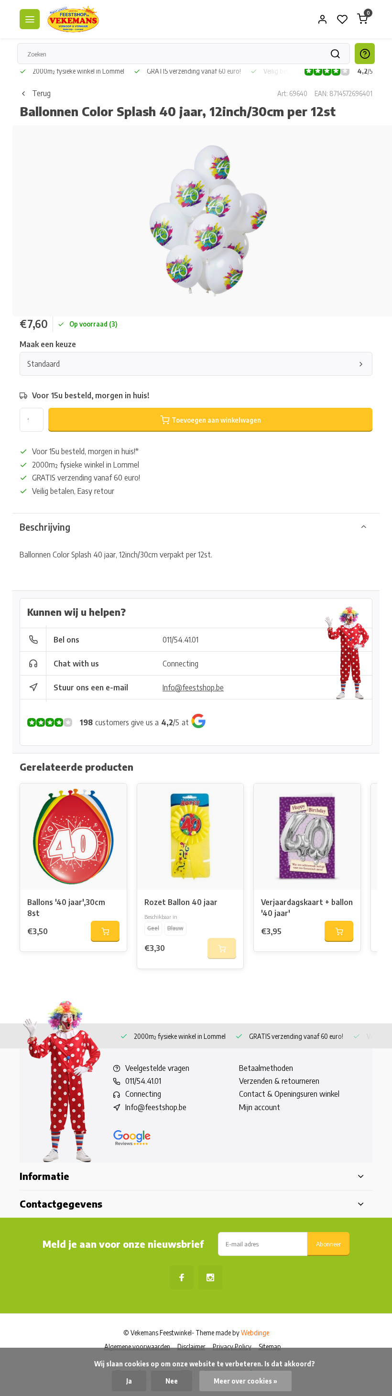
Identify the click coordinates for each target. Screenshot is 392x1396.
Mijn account (259, 1107)
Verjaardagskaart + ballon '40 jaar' (307, 907)
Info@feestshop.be (193, 687)
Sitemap (270, 1346)
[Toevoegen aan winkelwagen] (105, 931)
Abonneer (328, 1244)
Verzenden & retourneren (279, 1081)
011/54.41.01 (180, 639)
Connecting (180, 663)
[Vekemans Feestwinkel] (73, 19)
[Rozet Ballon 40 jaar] (190, 837)
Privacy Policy (232, 1346)
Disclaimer (191, 1346)
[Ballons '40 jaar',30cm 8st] (73, 837)
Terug (41, 93)
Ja (129, 1381)
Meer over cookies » (245, 1381)
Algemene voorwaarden (137, 1346)
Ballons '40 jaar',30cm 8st (66, 907)
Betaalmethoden (266, 1068)
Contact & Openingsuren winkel (289, 1094)
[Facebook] (182, 1277)
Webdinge (255, 1333)
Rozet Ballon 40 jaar (181, 902)
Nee (171, 1381)
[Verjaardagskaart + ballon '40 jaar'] (307, 837)
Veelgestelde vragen (157, 1068)
